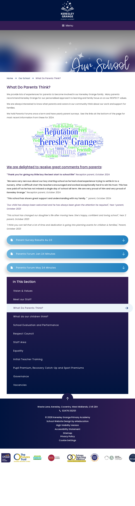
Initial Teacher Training (28, 359)
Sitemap (67, 433)
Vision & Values (23, 290)
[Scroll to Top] (67, 398)
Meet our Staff (22, 299)
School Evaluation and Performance (36, 325)
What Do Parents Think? (48, 78)
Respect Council (23, 333)
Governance (21, 376)
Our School (24, 78)
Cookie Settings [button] (67, 440)
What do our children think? (30, 316)
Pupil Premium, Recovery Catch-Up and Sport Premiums (48, 367)
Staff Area (19, 342)
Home (10, 78)
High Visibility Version (67, 425)
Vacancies (20, 385)
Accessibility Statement (67, 429)
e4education (82, 421)
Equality (18, 350)
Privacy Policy (67, 436)
